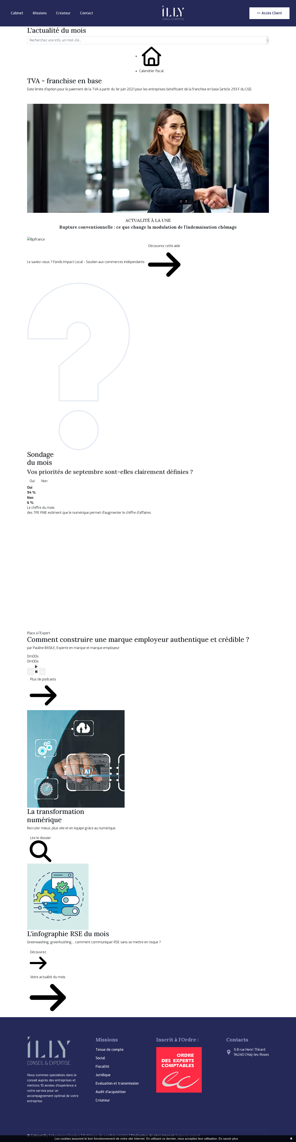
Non (44, 481)
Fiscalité (102, 1066)
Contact (86, 13)
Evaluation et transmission (117, 1083)
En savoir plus (228, 1138)
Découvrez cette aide (164, 246)
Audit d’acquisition (111, 1092)
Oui (32, 481)
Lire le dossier (40, 838)
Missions (40, 13)
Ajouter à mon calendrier (52, 99)
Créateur (63, 13)
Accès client (272, 13)
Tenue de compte (110, 1049)
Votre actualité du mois (47, 977)
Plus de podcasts (43, 679)
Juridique (103, 1075)
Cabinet (17, 13)
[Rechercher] (268, 40)
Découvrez (38, 952)
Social (100, 1058)
